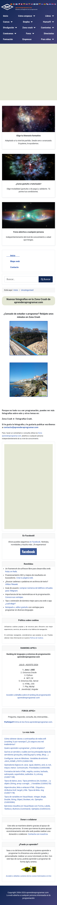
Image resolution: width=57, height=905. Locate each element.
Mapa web (15, 261)
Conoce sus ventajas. (14, 597)
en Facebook (34, 542)
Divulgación (8, 27)
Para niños (46, 39)
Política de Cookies (36, 638)
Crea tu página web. (24, 578)
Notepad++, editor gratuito (16, 607)
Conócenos (8, 33)
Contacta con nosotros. (38, 834)
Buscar (47, 279)
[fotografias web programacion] (29, 338)
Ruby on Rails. (11, 571)
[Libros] (52, 16)
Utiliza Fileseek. (11, 584)
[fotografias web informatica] (29, 379)
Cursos (6, 22)
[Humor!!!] (52, 21)
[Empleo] (31, 21)
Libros (48, 16)
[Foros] (32, 33)
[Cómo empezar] (33, 16)
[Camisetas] (52, 27)
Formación (8, 39)
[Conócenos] (14, 33)
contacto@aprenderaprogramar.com (21, 427)
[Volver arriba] (52, 900)
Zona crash (27, 27)
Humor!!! (47, 22)
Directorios (49, 33)
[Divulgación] (15, 27)
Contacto (14, 267)
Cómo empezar (25, 16)
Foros (28, 33)
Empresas (27, 39)
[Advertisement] (28, 72)
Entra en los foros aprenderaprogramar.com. (28, 722)
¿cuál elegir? (10, 604)
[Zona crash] (34, 27)
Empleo (26, 22)
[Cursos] (11, 21)
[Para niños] (52, 39)
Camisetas (46, 27)
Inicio (5, 16)
